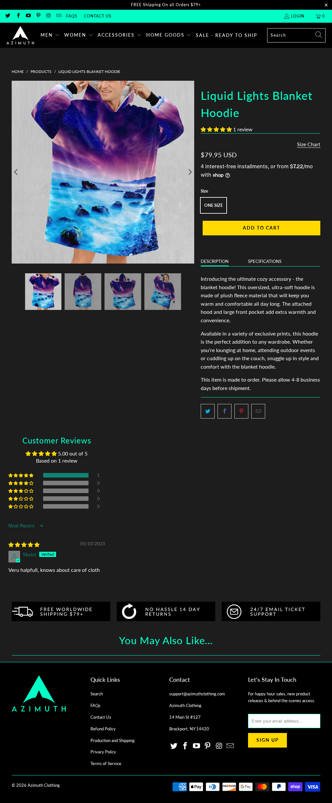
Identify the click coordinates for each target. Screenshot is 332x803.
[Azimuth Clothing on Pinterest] (38, 16)
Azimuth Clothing (44, 785)
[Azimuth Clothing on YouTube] (28, 16)
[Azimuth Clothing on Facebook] (17, 16)
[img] (24, 544)
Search (96, 693)
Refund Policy (103, 728)
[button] (50, 35)
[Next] (189, 172)
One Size (213, 205)
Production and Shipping (112, 740)
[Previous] (16, 172)
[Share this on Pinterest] (241, 411)
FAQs (71, 16)
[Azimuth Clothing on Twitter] (7, 16)
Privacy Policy (103, 751)
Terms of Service (105, 763)
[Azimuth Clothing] (20, 35)
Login (297, 16)
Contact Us (98, 16)
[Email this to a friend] (258, 411)
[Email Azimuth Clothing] (58, 16)
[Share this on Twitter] (208, 411)
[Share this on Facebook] (224, 411)
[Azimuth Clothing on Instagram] (48, 16)
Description (215, 261)
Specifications (264, 261)
